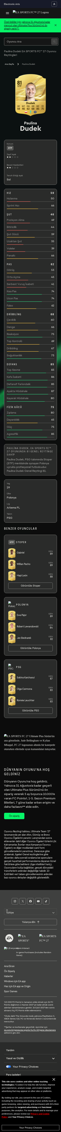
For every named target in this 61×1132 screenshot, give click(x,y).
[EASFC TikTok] (46, 901)
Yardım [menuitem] (10, 1050)
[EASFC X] (22, 901)
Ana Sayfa (9, 64)
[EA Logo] (9, 938)
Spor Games (10, 991)
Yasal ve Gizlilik (15, 1058)
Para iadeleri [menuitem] (13, 1074)
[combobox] (30, 911)
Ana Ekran (9, 966)
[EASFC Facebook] (30, 901)
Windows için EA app (15, 981)
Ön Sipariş (9, 971)
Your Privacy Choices (30, 1127)
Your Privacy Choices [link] (25, 1066)
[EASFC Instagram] (15, 901)
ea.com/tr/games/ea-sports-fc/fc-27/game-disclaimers (30, 1030)
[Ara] (54, 41)
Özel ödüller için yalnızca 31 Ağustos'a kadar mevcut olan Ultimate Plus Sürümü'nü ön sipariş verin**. (27, 25)
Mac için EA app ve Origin (17, 986)
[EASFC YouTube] (38, 901)
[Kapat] (55, 25)
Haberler (8, 976)
